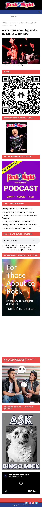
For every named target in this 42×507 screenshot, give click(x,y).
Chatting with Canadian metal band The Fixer (18, 221)
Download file (7, 245)
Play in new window (20, 245)
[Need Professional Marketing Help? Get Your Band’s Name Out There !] (21, 402)
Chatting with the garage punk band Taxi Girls (18, 212)
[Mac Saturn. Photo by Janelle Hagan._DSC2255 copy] (21, 62)
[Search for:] (21, 17)
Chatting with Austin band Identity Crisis (16, 228)
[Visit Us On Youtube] (33, 503)
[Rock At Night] (21, 9)
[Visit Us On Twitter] (36, 503)
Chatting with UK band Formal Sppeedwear (17, 209)
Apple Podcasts (15, 250)
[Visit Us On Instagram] (29, 503)
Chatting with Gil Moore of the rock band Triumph (19, 225)
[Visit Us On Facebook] (26, 503)
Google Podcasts (28, 250)
